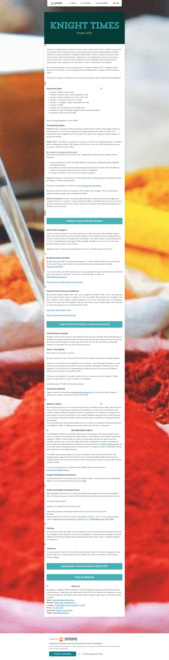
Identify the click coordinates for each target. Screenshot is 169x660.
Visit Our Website (84, 577)
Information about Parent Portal (59, 310)
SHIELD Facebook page (110, 444)
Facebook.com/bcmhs (64, 610)
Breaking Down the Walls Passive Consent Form (65, 282)
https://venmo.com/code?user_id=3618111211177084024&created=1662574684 (83, 519)
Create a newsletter (62, 654)
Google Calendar (59, 121)
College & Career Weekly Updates (84, 221)
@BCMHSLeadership (61, 613)
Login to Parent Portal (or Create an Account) (84, 324)
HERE (84, 481)
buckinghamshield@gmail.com (58, 470)
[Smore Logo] (56, 3)
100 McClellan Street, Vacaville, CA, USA (70, 605)
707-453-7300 (58, 608)
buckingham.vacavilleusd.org (65, 603)
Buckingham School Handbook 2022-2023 (85, 566)
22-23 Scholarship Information (89, 186)
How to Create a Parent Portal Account (61, 315)
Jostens (56, 557)
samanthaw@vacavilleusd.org (82, 392)
